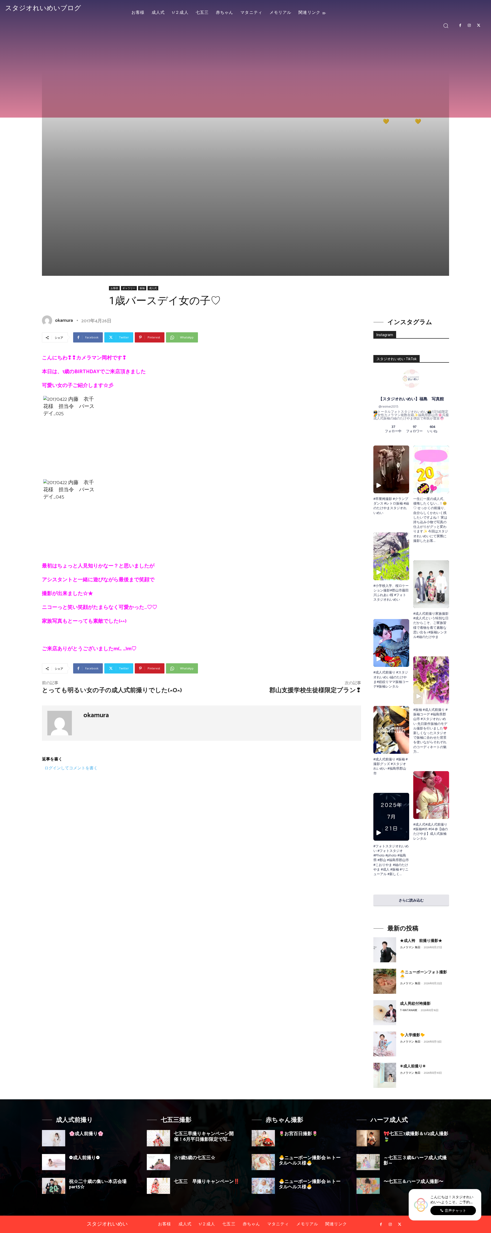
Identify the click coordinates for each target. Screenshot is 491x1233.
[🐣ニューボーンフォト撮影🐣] (384, 981)
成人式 (153, 288)
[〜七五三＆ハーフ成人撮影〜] (368, 1186)
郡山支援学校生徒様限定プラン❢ (315, 690)
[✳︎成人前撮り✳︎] (384, 1075)
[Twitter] (478, 25)
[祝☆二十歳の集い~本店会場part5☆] (53, 1186)
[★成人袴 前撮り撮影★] (384, 949)
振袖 (142, 288)
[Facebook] (460, 25)
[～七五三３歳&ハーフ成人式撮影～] (368, 1162)
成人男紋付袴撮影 (415, 1003)
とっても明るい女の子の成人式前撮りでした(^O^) (112, 690)
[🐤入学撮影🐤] (384, 1044)
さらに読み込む (411, 900)
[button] (446, 25)
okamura (64, 320)
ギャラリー (128, 288)
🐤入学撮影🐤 (412, 1035)
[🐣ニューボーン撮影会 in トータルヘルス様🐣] (263, 1162)
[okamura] (48, 320)
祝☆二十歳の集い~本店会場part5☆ (98, 1184)
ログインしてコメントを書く (71, 767)
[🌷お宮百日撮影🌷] (263, 1138)
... (400, 874)
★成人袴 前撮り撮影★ (421, 941)
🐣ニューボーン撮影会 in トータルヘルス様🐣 (310, 1160)
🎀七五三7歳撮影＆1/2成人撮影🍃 (416, 1136)
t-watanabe (408, 1010)
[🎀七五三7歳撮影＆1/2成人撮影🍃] (368, 1138)
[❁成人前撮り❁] (53, 1162)
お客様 (114, 288)
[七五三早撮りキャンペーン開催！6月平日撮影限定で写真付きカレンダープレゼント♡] (158, 1138)
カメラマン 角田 (410, 947)
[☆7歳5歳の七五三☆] (158, 1162)
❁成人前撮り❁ (84, 1158)
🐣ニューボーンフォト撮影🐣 (423, 974)
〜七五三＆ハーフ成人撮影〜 (413, 1181)
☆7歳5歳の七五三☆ (194, 1158)
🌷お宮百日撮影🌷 (298, 1134)
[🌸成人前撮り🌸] (53, 1138)
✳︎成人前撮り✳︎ (413, 1066)
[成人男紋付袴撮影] (384, 1012)
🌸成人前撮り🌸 (86, 1134)
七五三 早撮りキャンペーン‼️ (206, 1181)
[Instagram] (469, 25)
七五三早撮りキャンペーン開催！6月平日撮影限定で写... (204, 1136)
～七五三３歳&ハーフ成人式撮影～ (415, 1160)
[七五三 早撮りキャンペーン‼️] (158, 1186)
